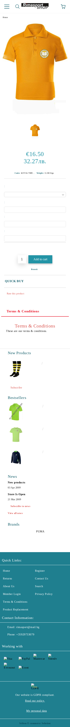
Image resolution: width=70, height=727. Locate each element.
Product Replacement (15, 609)
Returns (7, 578)
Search (39, 586)
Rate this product (15, 293)
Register (40, 570)
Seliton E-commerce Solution (35, 723)
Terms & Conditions (23, 311)
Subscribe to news (20, 506)
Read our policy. (35, 700)
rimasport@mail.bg (27, 627)
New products (16, 482)
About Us (8, 586)
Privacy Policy (44, 594)
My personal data (36, 710)
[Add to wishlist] (63, 249)
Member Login (12, 594)
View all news (15, 513)
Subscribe (16, 387)
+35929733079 (25, 634)
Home (5, 17)
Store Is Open (16, 494)
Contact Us (41, 578)
